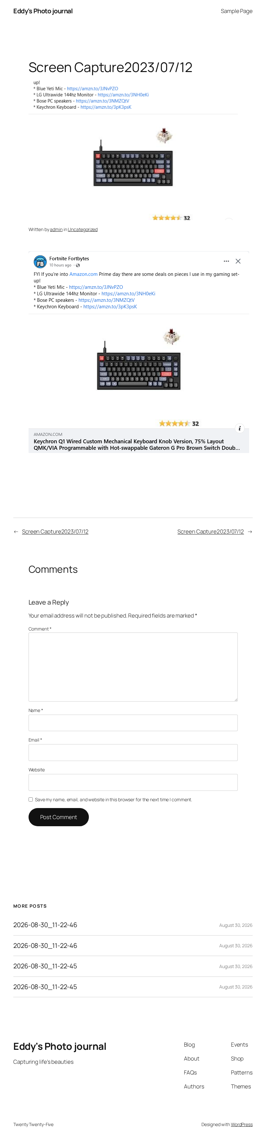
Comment (40, 629)
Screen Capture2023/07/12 (55, 531)
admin (56, 229)
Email (35, 740)
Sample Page (237, 11)
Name (36, 710)
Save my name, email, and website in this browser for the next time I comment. (113, 799)
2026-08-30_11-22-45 (45, 966)
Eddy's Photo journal (43, 10)
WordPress (242, 1124)
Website (37, 770)
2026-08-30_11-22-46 (45, 924)
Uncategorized (83, 229)
